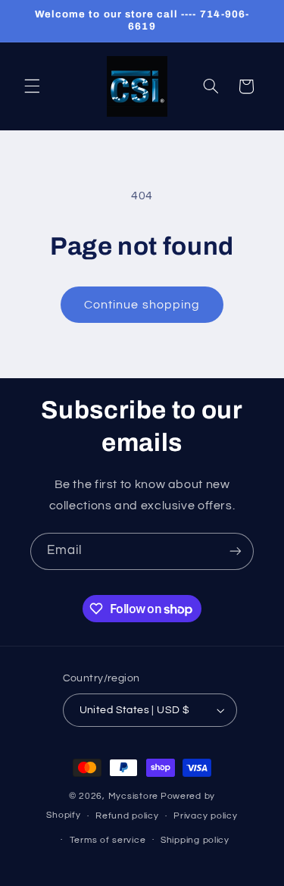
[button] (31, 86)
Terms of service (108, 840)
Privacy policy (205, 816)
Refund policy (127, 816)
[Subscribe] (235, 551)
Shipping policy (195, 840)
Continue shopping (142, 305)
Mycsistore (133, 796)
